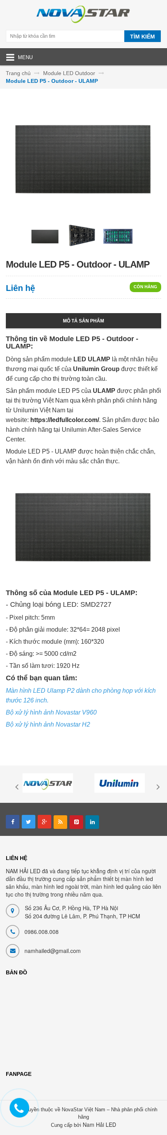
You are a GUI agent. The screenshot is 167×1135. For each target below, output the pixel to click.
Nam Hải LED (99, 1124)
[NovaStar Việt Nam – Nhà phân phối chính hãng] (83, 16)
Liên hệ (20, 288)
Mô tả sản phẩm (83, 321)
